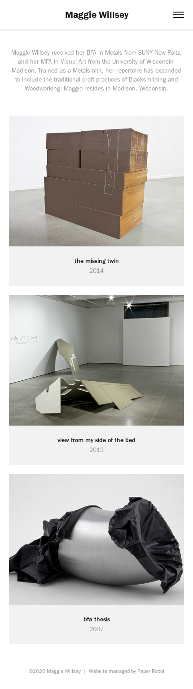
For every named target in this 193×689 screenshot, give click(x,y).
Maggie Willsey (96, 14)
